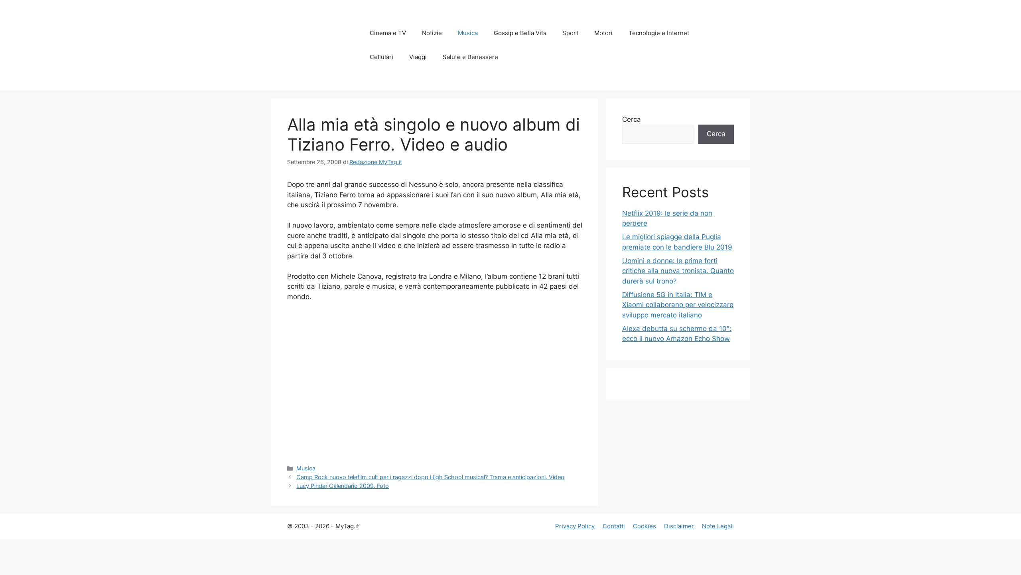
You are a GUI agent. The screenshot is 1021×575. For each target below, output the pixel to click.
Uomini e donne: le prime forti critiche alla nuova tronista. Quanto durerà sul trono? (678, 271)
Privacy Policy (575, 526)
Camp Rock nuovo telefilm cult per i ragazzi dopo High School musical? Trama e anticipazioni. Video (430, 477)
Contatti (614, 526)
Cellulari (381, 57)
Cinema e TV (388, 33)
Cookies (644, 526)
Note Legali (718, 526)
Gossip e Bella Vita (520, 33)
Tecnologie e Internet (659, 33)
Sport (570, 33)
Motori (603, 33)
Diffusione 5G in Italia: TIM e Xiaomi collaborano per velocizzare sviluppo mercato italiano (677, 305)
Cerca (631, 119)
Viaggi (418, 57)
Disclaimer (679, 526)
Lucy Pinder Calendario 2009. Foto (342, 485)
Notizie (432, 33)
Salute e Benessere (470, 57)
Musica (468, 33)
